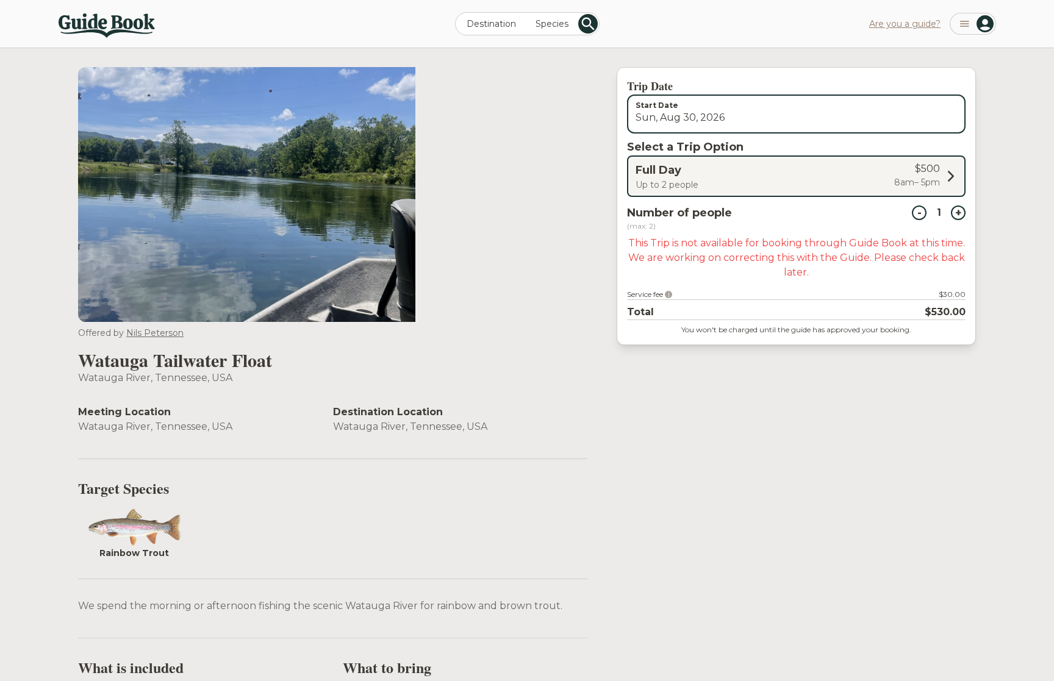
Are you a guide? (905, 23)
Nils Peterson (155, 332)
